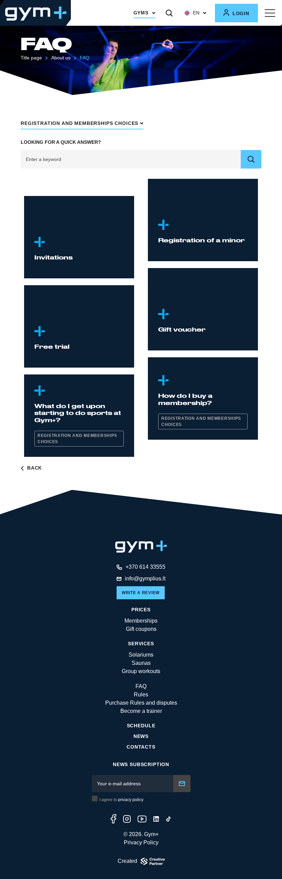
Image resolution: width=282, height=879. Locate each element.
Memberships (141, 621)
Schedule (141, 725)
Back (33, 468)
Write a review (141, 592)
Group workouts (141, 671)
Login (240, 13)
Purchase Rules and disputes (141, 703)
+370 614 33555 (145, 567)
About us (60, 57)
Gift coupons (141, 629)
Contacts (141, 747)
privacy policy (130, 799)
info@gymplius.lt (145, 578)
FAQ (141, 686)
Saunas (141, 663)
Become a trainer (141, 711)
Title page (31, 57)
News (141, 736)
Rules (141, 694)
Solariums (141, 655)
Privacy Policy (141, 842)
